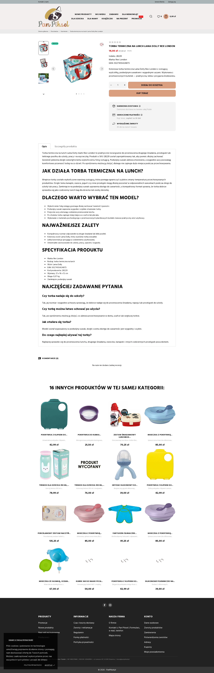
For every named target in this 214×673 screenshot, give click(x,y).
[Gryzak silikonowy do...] (138, 455)
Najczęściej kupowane (49, 632)
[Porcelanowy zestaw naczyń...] (68, 503)
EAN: (111, 63)
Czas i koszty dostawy (84, 623)
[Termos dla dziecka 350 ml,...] (68, 455)
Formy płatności (81, 637)
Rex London (121, 60)
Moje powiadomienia (154, 652)
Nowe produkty (83, 14)
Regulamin (79, 632)
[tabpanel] (77, 68)
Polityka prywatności (33, 665)
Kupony (148, 647)
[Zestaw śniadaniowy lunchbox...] (138, 404)
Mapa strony (115, 635)
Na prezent (122, 18)
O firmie (112, 623)
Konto (148, 617)
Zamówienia (150, 632)
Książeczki (107, 18)
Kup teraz (142, 93)
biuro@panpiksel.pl (123, 659)
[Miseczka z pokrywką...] (174, 404)
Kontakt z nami (43, 2)
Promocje (137, 18)
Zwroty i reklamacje (83, 628)
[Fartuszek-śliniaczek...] (138, 503)
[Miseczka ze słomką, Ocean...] (68, 551)
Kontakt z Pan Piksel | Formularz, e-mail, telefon (124, 629)
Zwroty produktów (153, 628)
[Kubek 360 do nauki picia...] (103, 551)
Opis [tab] (44, 147)
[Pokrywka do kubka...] (103, 404)
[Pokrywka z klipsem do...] (68, 404)
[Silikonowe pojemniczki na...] (174, 551)
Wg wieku (100, 14)
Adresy (147, 642)
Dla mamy (92, 18)
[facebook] (104, 605)
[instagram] (110, 605)
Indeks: (112, 56)
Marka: (112, 59)
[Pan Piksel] (48, 16)
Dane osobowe (151, 623)
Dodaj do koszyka (151, 85)
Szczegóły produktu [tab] (66, 147)
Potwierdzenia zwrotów (155, 637)
